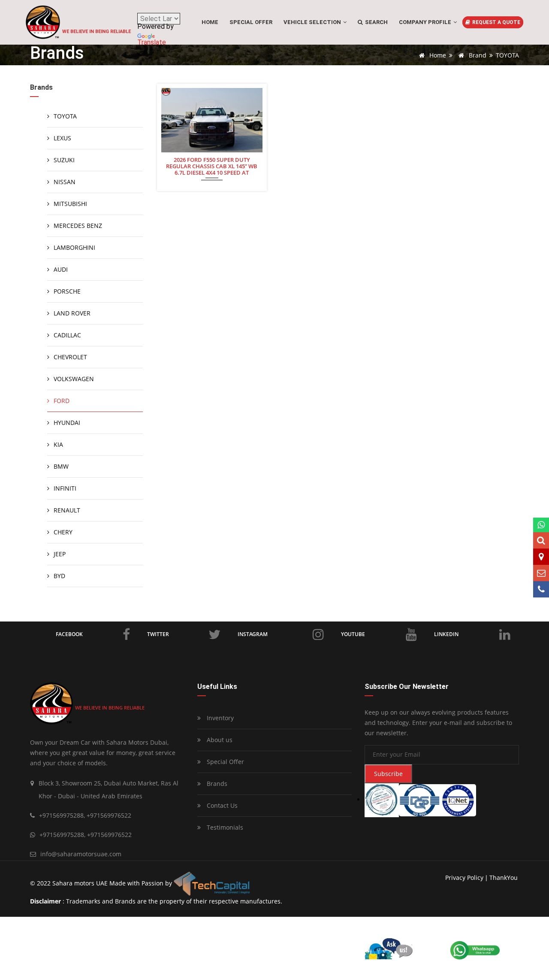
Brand (476, 55)
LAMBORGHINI (74, 247)
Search (376, 22)
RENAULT (67, 510)
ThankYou (503, 877)
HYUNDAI (67, 422)
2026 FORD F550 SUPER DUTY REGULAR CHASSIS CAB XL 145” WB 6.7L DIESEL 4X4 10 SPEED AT (211, 166)
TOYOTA (65, 116)
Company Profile (425, 22)
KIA (58, 444)
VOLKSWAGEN (74, 379)
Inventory (219, 718)
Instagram (253, 634)
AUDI (61, 269)
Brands (216, 783)
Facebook (69, 634)
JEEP (60, 554)
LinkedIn (446, 634)
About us (218, 740)
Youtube (353, 634)
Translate (151, 42)
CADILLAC (67, 335)
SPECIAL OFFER (250, 22)
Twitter (158, 634)
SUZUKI (64, 160)
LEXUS (62, 138)
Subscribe (388, 774)
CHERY (63, 532)
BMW (61, 466)
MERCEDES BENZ (78, 225)
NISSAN (64, 182)
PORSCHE (67, 291)
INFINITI (65, 488)
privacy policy (464, 877)
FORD (61, 401)
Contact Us (221, 805)
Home (210, 22)
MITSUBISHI (70, 204)
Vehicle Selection (313, 22)
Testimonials (224, 827)
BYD (59, 576)
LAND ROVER (72, 313)
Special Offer (224, 762)
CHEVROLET (70, 357)
